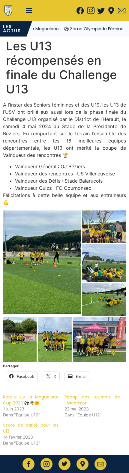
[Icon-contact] (121, 10)
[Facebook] (80, 10)
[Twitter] (100, 10)
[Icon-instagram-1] (90, 10)
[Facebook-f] (28, 464)
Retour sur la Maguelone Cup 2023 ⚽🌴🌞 (30, 400)
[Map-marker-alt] (111, 10)
